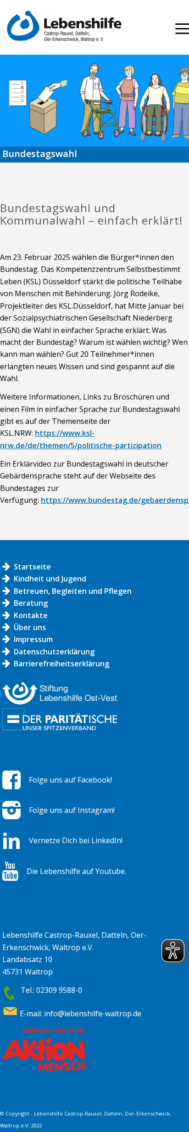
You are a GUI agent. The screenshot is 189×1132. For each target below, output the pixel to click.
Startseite (32, 567)
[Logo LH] (79, 27)
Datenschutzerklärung (54, 652)
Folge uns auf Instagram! (72, 810)
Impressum (33, 639)
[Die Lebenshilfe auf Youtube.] (10, 871)
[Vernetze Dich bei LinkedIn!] (11, 841)
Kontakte (31, 615)
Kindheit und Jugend (50, 579)
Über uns (30, 627)
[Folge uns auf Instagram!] (11, 810)
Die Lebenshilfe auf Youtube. (76, 871)
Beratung (31, 603)
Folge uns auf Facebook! (70, 780)
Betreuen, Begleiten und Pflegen (73, 591)
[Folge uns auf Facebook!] (11, 780)
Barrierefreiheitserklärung (61, 664)
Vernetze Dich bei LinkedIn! (75, 840)
